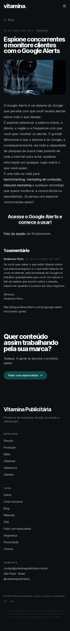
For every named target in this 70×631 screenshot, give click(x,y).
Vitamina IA (10, 467)
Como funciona (13, 501)
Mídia (7, 454)
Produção (10, 447)
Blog (11, 19)
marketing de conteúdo (44, 179)
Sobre (7, 494)
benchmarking (14, 179)
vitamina (15, 6)
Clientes (9, 474)
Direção (8, 440)
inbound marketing (17, 185)
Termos (8, 549)
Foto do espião (14, 234)
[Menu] (64, 6)
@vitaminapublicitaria (16, 578)
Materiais (9, 515)
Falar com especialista (23, 375)
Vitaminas (9, 461)
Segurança (10, 535)
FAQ (6, 521)
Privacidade (11, 542)
